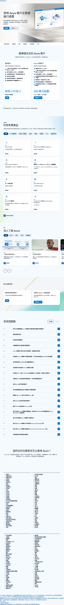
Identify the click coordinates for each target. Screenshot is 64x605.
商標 (29, 604)
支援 (33, 596)
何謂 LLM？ (33, 599)
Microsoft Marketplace (10, 598)
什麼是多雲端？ (6, 599)
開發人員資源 (29, 598)
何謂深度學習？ (21, 599)
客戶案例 (40, 595)
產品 (43, 595)
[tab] (6, 133)
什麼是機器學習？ (14, 599)
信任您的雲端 (28, 595)
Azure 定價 (46, 595)
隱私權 (17, 604)
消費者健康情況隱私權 (5, 604)
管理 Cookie (21, 604)
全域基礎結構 (16, 595)
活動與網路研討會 (39, 598)
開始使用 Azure (10, 595)
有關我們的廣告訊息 (35, 604)
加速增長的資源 (24, 596)
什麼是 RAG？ (44, 599)
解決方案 (19, 596)
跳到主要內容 (3, 0)
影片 (58, 598)
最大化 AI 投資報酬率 (12, 596)
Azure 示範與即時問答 (39, 596)
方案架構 (30, 596)
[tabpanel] (32, 175)
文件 (22, 598)
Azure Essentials (34, 595)
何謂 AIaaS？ (28, 599)
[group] (45, 252)
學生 (34, 598)
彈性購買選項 (59, 595)
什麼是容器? (38, 599)
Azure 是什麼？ (3, 595)
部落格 (25, 598)
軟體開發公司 (3, 598)
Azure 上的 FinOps (4, 596)
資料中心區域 (22, 595)
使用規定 (26, 604)
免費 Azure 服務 (52, 595)
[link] (6, 44)
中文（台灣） (3, 601)
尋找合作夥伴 (18, 598)
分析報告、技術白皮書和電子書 (49, 598)
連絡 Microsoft (13, 604)
